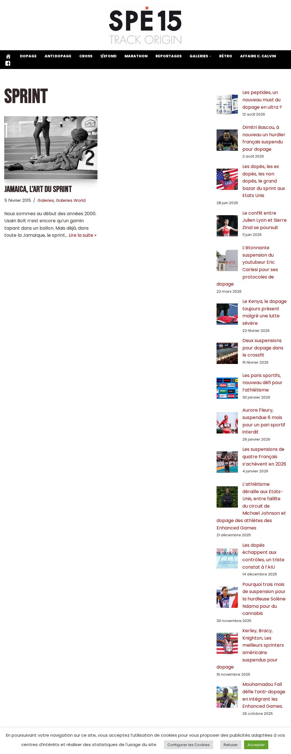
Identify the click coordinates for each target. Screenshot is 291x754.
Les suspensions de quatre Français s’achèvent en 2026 (264, 456)
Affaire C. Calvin (258, 56)
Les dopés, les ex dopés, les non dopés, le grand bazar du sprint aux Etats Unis (263, 181)
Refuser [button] (231, 744)
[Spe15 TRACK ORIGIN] (145, 25)
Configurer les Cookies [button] (188, 744)
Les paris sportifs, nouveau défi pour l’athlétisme (262, 382)
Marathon (135, 56)
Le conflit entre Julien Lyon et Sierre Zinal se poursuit (264, 220)
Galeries (46, 200)
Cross (85, 56)
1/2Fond (108, 56)
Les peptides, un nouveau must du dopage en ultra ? (262, 99)
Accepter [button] (256, 744)
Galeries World (71, 200)
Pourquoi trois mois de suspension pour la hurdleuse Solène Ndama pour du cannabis (264, 599)
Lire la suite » (82, 235)
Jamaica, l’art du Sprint (38, 189)
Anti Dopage (58, 56)
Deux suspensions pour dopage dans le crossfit (262, 347)
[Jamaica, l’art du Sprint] (50, 147)
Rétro (225, 56)
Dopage (28, 56)
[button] (210, 56)
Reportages (168, 56)
